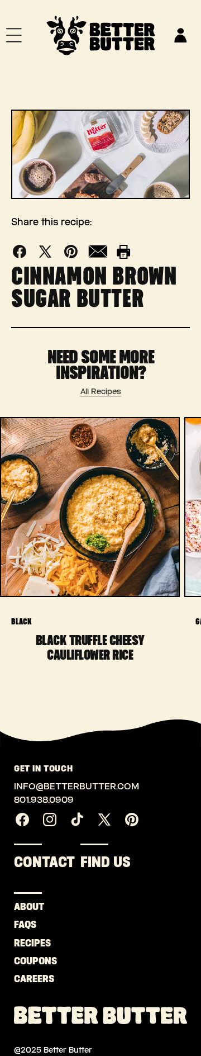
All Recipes (100, 391)
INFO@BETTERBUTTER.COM (76, 786)
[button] (14, 35)
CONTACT (44, 862)
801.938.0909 (44, 799)
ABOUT (25, 907)
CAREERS (25, 979)
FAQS (25, 924)
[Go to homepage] (100, 35)
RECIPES (25, 943)
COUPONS (25, 961)
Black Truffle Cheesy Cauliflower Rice (90, 647)
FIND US (105, 862)
